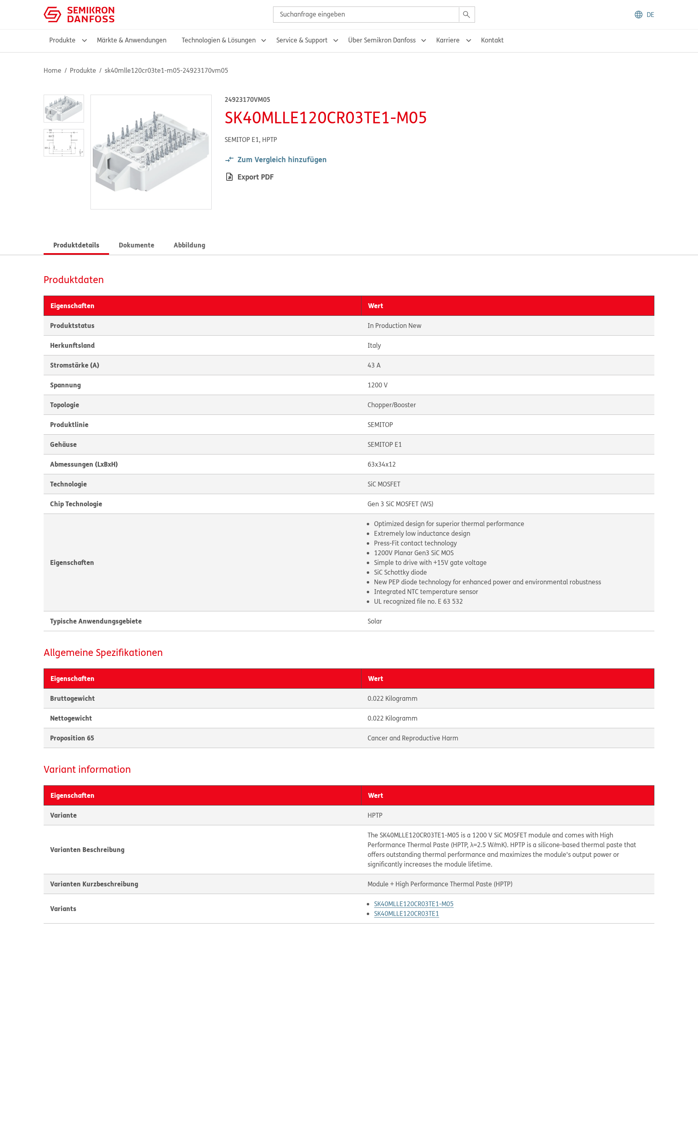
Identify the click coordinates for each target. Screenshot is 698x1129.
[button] (644, 14)
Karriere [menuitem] (448, 40)
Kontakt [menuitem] (492, 40)
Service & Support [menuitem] (302, 40)
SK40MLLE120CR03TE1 (406, 913)
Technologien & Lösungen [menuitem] (219, 40)
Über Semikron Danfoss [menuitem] (382, 40)
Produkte (83, 70)
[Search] (466, 14)
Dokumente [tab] (136, 244)
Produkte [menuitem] (62, 40)
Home (52, 70)
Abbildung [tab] (189, 244)
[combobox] (374, 14)
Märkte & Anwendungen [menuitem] (131, 40)
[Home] (79, 14)
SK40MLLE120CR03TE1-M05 (414, 903)
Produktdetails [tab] (76, 244)
